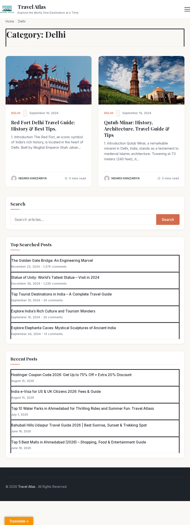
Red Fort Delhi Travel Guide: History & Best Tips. (43, 125)
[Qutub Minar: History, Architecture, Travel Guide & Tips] (141, 80)
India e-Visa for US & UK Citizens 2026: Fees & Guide (56, 391)
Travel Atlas (32, 6)
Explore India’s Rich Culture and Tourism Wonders (53, 311)
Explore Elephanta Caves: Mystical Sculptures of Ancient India (63, 328)
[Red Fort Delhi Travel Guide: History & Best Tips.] (49, 80)
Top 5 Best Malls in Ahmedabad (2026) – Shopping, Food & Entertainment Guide (78, 442)
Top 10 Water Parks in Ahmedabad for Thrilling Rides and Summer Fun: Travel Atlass (82, 408)
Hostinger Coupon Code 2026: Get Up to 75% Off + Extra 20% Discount (71, 375)
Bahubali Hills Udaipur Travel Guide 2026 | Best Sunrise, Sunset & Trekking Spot (79, 425)
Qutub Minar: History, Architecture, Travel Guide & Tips (137, 128)
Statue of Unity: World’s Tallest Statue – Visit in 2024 (55, 277)
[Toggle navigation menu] (187, 9)
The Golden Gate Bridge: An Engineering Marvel (52, 260)
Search (168, 219)
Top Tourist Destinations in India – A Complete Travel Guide (61, 294)
